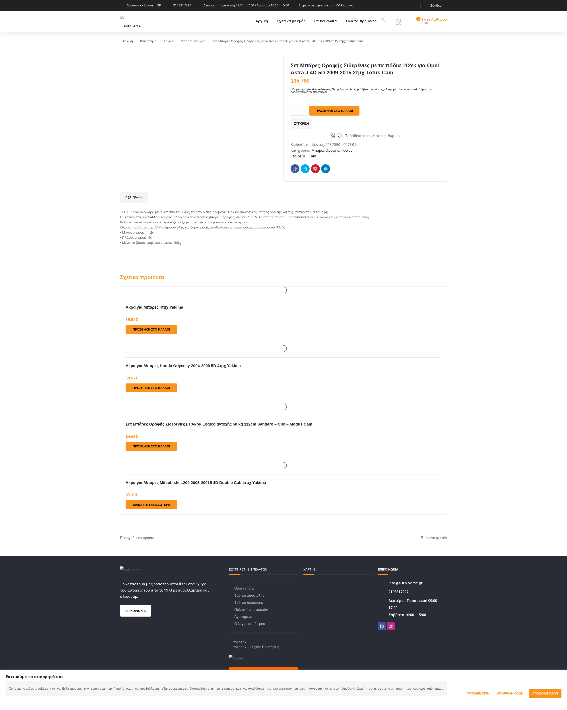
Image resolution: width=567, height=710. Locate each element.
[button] (383, 21)
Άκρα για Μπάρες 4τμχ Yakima (154, 307)
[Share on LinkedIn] (325, 168)
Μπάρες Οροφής (193, 41)
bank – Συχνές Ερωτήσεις (256, 647)
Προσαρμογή (477, 693)
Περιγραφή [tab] (134, 197)
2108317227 (182, 5)
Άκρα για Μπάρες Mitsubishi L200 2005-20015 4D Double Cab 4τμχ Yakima (196, 482)
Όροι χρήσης (244, 588)
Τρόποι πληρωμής (249, 602)
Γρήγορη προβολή (283, 290)
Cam (312, 156)
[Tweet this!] (305, 168)
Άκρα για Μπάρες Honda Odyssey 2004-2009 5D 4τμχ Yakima (183, 366)
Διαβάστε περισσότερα (151, 505)
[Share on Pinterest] (315, 168)
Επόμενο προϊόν (434, 538)
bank (239, 642)
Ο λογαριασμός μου (249, 624)
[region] (283, 690)
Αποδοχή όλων (545, 693)
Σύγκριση (301, 123)
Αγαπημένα (243, 617)
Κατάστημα (148, 41)
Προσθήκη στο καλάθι (334, 110)
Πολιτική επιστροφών (251, 609)
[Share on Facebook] (295, 168)
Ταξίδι (168, 41)
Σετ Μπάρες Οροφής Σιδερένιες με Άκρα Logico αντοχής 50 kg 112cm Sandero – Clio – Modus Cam (219, 424)
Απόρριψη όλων (510, 693)
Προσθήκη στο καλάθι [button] (151, 329)
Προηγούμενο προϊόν (137, 538)
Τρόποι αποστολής (249, 595)
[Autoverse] (130, 21)
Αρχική (128, 41)
